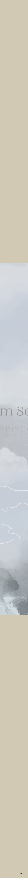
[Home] (5, 3)
